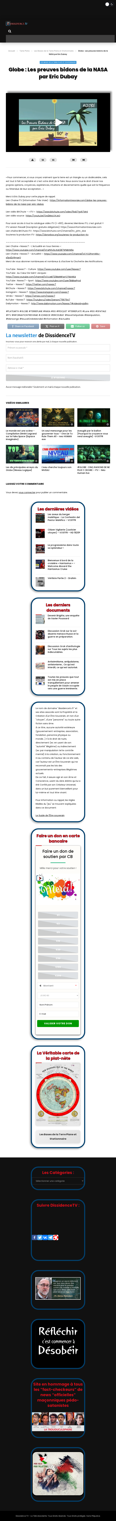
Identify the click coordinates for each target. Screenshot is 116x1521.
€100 (58, 967)
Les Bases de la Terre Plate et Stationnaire (54, 51)
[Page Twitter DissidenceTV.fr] (39, 1237)
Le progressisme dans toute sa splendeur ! (63, 546)
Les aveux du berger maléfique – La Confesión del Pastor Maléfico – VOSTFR (64, 517)
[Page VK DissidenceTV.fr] (45, 1237)
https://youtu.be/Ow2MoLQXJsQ (43, 215)
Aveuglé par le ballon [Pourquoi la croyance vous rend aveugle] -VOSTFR (92, 433)
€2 (58, 923)
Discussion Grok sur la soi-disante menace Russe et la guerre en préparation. (63, 633)
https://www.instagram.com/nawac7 (49, 292)
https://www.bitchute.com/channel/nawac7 (51, 288)
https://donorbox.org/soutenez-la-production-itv (62, 234)
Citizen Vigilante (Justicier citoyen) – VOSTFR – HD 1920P (64, 531)
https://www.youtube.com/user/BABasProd (58, 280)
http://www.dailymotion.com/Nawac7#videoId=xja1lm (59, 303)
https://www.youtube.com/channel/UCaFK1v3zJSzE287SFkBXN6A (40, 250)
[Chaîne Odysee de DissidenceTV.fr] (55, 1237)
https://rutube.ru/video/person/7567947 (48, 299)
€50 (58, 958)
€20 (58, 949)
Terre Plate (24, 51)
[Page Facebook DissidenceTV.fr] (34, 1237)
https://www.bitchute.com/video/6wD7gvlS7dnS (62, 211)
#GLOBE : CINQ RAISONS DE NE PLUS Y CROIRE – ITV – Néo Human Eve (93, 470)
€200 (58, 975)
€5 (58, 932)
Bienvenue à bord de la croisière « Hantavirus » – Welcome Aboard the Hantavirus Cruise (61, 565)
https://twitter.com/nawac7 (41, 284)
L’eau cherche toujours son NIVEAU (56, 469)
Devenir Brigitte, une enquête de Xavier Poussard (63, 617)
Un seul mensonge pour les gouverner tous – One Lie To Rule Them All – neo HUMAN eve (57, 435)
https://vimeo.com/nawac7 (40, 295)
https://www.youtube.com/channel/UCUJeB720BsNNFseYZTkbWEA (41, 276)
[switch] (109, 4)
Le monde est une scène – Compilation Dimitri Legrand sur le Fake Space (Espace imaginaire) (21, 435)
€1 (58, 915)
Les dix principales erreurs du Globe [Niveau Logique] (22, 469)
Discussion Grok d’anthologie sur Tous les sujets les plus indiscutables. (64, 649)
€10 (58, 941)
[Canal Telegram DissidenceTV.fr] (50, 1237)
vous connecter (27, 492)
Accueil (11, 51)
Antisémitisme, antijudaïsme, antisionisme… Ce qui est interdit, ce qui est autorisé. (63, 664)
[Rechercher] (9, 31)
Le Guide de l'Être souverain (50, 815)
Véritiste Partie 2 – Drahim (62, 578)
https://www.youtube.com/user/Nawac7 (59, 269)
